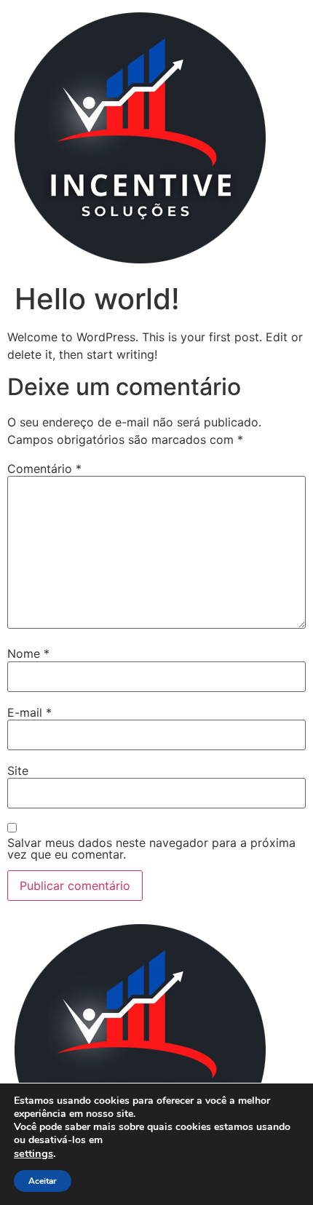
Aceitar (42, 1181)
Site (17, 770)
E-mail (29, 712)
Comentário (44, 468)
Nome (28, 653)
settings (33, 1153)
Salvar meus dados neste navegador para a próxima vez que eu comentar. (151, 848)
